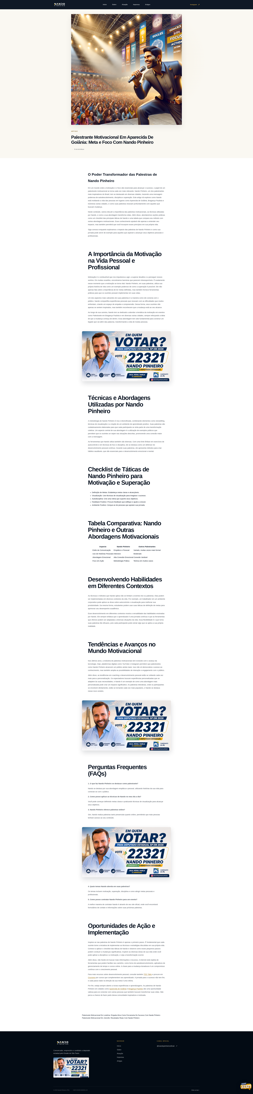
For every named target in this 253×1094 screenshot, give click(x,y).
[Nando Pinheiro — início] (59, 4)
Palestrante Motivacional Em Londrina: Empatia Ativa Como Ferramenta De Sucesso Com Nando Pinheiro (121, 1015)
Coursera (91, 978)
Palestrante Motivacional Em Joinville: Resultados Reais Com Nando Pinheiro (110, 1018)
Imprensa (136, 4)
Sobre (114, 4)
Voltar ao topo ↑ (195, 1090)
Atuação (125, 4)
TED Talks (148, 974)
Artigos (147, 4)
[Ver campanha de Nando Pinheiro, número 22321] (246, 1086)
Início (105, 4)
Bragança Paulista (135, 989)
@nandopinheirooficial (167, 1046)
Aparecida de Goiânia (117, 989)
